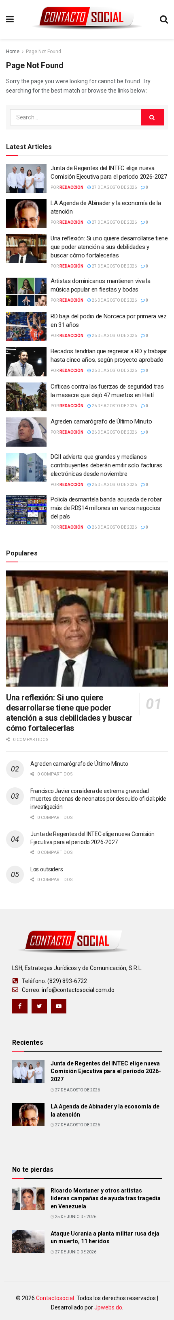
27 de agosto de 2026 (114, 187)
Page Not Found (43, 51)
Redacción (71, 187)
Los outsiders (46, 869)
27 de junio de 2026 (75, 1252)
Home (12, 51)
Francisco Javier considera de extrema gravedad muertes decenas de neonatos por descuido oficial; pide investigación (98, 799)
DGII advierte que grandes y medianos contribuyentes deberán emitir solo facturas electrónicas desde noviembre (106, 465)
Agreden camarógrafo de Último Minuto (101, 421)
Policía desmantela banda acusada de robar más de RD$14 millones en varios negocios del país (106, 508)
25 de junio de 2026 (75, 1216)
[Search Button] (152, 117)
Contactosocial (55, 1298)
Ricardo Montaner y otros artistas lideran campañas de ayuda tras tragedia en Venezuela (106, 1198)
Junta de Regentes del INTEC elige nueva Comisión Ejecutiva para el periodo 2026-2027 (106, 1071)
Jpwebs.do (108, 1307)
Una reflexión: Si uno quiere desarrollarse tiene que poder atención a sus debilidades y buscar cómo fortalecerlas (109, 247)
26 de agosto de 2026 (114, 300)
